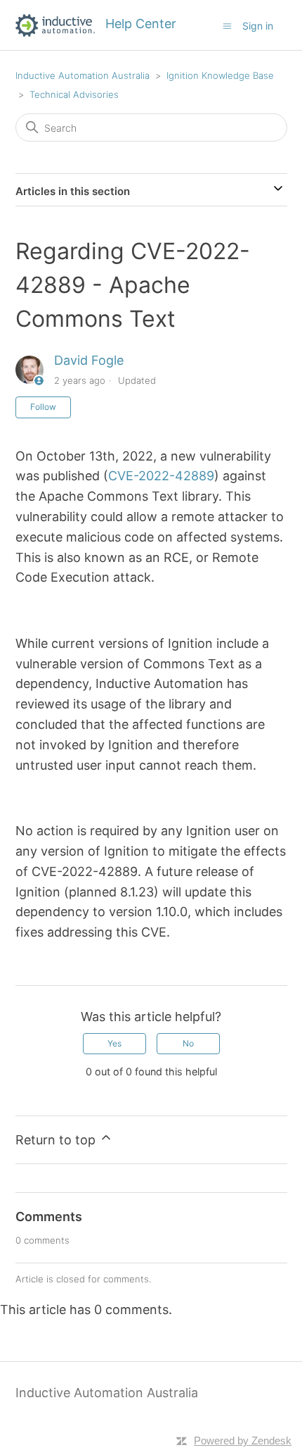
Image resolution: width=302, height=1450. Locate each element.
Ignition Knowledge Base (220, 75)
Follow (43, 406)
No (188, 1043)
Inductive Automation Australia (82, 75)
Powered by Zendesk (242, 1440)
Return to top (57, 1139)
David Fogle (89, 360)
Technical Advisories (74, 94)
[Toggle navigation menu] (227, 25)
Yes (114, 1043)
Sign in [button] (257, 26)
